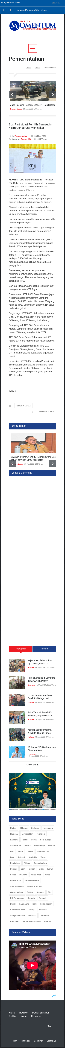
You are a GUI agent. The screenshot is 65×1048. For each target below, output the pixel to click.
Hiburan (23, 828)
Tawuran (43, 910)
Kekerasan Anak (17, 910)
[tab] (20, 650)
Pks (49, 892)
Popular (13, 869)
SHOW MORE (32, 765)
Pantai (24, 840)
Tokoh (43, 857)
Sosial (13, 875)
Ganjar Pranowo (34, 886)
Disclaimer (38, 1041)
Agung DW (26, 139)
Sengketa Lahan (17, 916)
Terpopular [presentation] (20, 648)
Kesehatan (48, 828)
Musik (20, 851)
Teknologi (41, 834)
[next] (52, 94)
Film (12, 851)
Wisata (27, 846)
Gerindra (31, 898)
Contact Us (51, 1041)
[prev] (12, 94)
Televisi (21, 857)
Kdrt (34, 904)
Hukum (31, 668)
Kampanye (24, 904)
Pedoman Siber (40, 1012)
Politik (34, 840)
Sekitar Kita (15, 846)
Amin (47, 875)
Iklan (15, 1041)
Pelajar (32, 910)
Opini (23, 869)
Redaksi (23, 1012)
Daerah (30, 851)
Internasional (43, 851)
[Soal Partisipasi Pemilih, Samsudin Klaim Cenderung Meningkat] (32, 158)
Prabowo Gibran (32, 881)
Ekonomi (31, 685)
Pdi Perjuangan (17, 898)
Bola (12, 857)
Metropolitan (27, 834)
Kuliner (13, 828)
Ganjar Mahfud (16, 892)
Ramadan (14, 921)
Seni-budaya (45, 840)
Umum (32, 869)
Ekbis (41, 869)
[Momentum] (32, 27)
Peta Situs (25, 1041)
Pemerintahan (14, 109)
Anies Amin (36, 875)
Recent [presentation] (44, 648)
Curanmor (44, 916)
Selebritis (32, 857)
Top (49, 1026)
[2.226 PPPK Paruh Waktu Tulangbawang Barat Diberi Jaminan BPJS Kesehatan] (32, 443)
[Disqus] (32, 515)
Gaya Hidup (39, 846)
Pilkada (27, 863)
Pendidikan (32, 754)
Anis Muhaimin (17, 886)
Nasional (14, 834)
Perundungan (46, 904)
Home (28, 68)
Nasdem (40, 892)
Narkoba (32, 916)
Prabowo (23, 875)
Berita (37, 68)
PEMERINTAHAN (23, 406)
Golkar (30, 892)
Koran (50, 869)
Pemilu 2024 (15, 881)
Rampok (43, 898)
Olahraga (35, 828)
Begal (12, 904)
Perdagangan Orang (32, 921)
